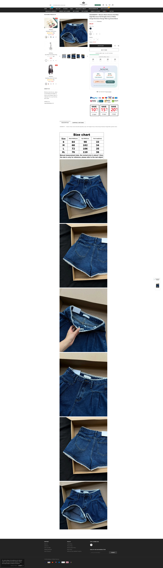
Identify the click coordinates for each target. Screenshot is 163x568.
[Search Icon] (106, 5)
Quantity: (91, 37)
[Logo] (83, 3)
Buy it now (104, 50)
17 (56, 37)
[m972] (51, 37)
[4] (53, 60)
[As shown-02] (53, 84)
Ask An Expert (108, 91)
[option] (74, 33)
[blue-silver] (53, 37)
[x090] (46, 37)
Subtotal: (91, 42)
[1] (46, 60)
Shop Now (110, 81)
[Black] (46, 84)
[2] (48, 60)
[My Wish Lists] (109, 5)
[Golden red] (48, 37)
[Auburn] (48, 84)
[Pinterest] (91, 545)
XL (90, 33)
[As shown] (51, 84)
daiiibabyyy (51, 29)
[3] (51, 60)
